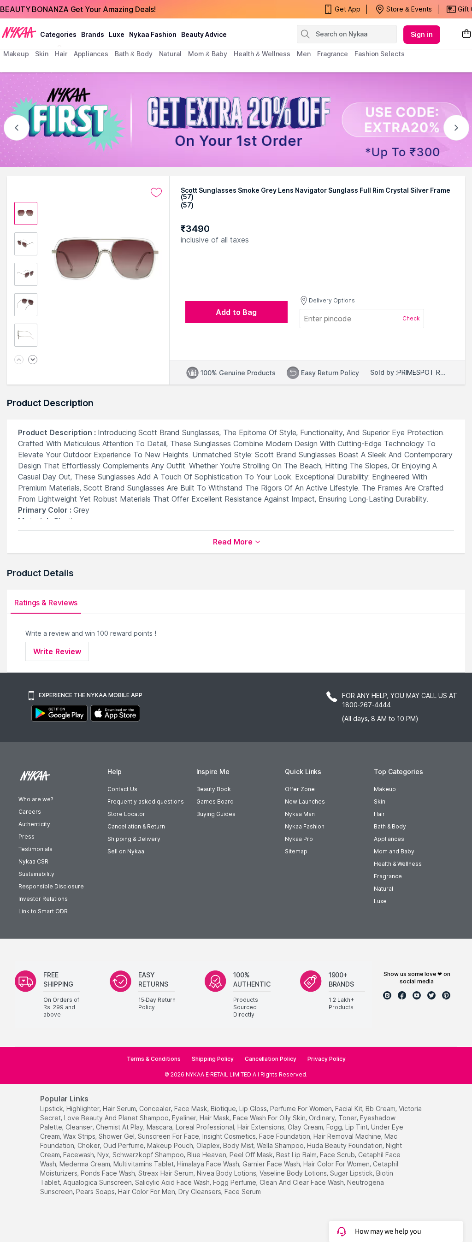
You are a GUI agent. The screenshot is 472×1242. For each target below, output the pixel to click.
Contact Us (122, 789)
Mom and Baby (394, 851)
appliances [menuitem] (91, 54)
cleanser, (79, 1127)
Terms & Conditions (154, 1058)
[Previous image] (19, 360)
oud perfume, (124, 1145)
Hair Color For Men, (147, 1191)
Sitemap (296, 851)
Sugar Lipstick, (352, 1173)
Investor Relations (43, 898)
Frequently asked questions (145, 801)
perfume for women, (301, 1108)
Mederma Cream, (85, 1164)
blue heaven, (207, 1155)
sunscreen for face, (169, 1136)
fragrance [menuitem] (332, 54)
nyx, (104, 1155)
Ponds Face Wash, (108, 1173)
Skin (379, 801)
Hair (379, 813)
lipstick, (52, 1108)
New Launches (305, 801)
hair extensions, (261, 1127)
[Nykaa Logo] (19, 31)
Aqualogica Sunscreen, (98, 1182)
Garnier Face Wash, (271, 1164)
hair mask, (215, 1118)
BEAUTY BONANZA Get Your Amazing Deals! (78, 9)
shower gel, (117, 1136)
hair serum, (120, 1108)
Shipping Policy (213, 1058)
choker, (89, 1145)
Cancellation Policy (270, 1058)
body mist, (239, 1145)
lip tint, (357, 1127)
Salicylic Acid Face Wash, (173, 1182)
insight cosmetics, (229, 1136)
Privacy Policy (326, 1058)
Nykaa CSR (33, 861)
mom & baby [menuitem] (207, 54)
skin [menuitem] (41, 54)
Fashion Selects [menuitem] (379, 54)
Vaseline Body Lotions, (294, 1173)
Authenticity (34, 824)
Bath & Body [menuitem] (134, 54)
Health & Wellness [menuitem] (262, 54)
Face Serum (242, 1191)
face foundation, (285, 1136)
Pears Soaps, (96, 1191)
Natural (383, 888)
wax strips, (80, 1136)
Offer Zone (300, 789)
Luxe (380, 901)
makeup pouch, (171, 1145)
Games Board (215, 801)
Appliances (389, 838)
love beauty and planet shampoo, (117, 1118)
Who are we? (35, 799)
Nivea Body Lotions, (227, 1173)
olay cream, (306, 1127)
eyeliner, (185, 1118)
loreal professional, (206, 1127)
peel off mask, (252, 1155)
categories (58, 34)
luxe (116, 34)
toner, (348, 1118)
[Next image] (32, 360)
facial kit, (349, 1108)
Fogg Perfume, (235, 1182)
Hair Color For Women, (337, 1164)
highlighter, (83, 1108)
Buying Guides (216, 813)
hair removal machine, (348, 1136)
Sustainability (36, 873)
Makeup (385, 789)
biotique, (224, 1108)
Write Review (57, 651)
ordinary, (322, 1118)
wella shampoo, (281, 1145)
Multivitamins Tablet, (144, 1164)
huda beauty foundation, (345, 1145)
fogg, (334, 1127)
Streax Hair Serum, (166, 1173)
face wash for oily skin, (270, 1118)
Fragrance (388, 876)
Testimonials (35, 849)
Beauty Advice (204, 34)
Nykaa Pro (299, 838)
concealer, (155, 1108)
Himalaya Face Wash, (209, 1164)
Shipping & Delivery (133, 838)
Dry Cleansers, (200, 1191)
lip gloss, (253, 1108)
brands (92, 34)
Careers (29, 811)
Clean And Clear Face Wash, (302, 1182)
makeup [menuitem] (16, 54)
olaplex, (208, 1145)
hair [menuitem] (61, 54)
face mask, (191, 1108)
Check (411, 318)
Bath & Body (390, 826)
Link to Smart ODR (43, 911)
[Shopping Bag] (466, 34)
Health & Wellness (398, 863)
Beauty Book (213, 789)
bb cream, (381, 1108)
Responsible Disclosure (51, 886)
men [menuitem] (304, 54)
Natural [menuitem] (170, 54)
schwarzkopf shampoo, (148, 1155)
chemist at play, (120, 1127)
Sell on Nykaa (125, 851)
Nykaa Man (300, 813)
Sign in (422, 34)
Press (26, 836)
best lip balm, (297, 1155)
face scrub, (338, 1155)
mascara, (160, 1127)
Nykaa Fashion (153, 34)
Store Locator (126, 813)
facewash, (79, 1155)
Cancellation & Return (136, 826)
